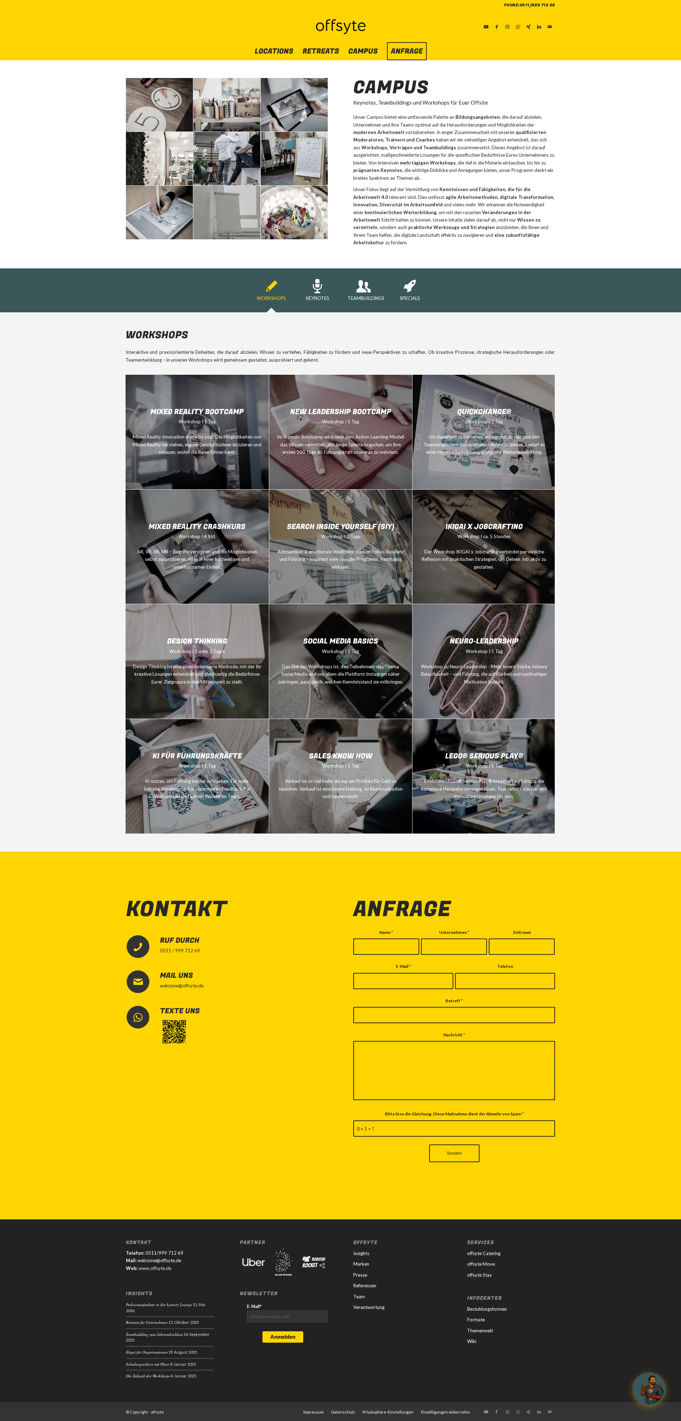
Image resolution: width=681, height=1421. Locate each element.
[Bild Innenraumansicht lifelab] (159, 159)
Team (359, 1296)
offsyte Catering (483, 1253)
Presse (360, 1275)
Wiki (471, 1341)
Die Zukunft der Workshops (148, 1375)
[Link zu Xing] (528, 26)
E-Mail (403, 966)
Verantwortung (368, 1307)
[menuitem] (274, 51)
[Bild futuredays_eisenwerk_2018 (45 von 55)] (294, 105)
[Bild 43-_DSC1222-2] (294, 159)
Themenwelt (480, 1330)
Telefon (505, 966)
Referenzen (364, 1285)
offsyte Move (481, 1264)
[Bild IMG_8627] (227, 213)
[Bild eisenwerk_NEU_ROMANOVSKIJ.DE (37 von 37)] (294, 213)
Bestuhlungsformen (487, 1309)
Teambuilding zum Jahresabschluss (154, 1334)
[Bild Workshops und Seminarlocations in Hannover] (159, 213)
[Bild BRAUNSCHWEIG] (227, 159)
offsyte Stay (479, 1275)
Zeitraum (522, 932)
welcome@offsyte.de (182, 985)
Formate (476, 1319)
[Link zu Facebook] (496, 26)
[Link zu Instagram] (507, 26)
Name (386, 932)
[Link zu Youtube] (486, 26)
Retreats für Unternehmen (147, 1322)
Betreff (454, 1000)
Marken (361, 1264)
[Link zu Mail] (549, 26)
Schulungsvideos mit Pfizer (148, 1364)
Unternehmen (454, 932)
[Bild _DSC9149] (227, 105)
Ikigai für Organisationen (147, 1352)
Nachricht (454, 1034)
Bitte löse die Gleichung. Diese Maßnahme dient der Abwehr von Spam (454, 1113)
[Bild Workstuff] (159, 105)
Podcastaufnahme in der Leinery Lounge (159, 1304)
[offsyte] (340, 27)
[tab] (271, 292)
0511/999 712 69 (537, 5)
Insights (361, 1253)
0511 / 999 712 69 (180, 950)
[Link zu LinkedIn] (539, 26)
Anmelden (282, 1337)
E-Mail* (254, 1306)
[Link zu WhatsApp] (518, 26)
